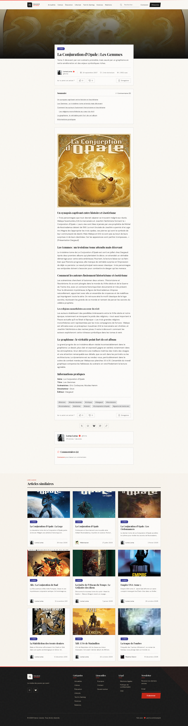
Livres (61, 49)
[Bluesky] (35, 690)
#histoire (62, 402)
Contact (100, 685)
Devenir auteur (102, 689)
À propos (100, 681)
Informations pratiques (66, 119)
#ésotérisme (111, 402)
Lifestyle (78, 5)
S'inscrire (155, 5)
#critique (88, 402)
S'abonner (151, 695)
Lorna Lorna (72, 435)
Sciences (100, 5)
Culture (60, 5)
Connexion (144, 5)
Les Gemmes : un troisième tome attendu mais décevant (80, 103)
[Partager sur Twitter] (82, 426)
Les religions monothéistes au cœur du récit (76, 111)
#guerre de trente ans (121, 406)
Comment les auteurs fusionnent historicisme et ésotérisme (81, 107)
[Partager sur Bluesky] (94, 426)
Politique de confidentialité (125, 686)
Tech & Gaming (88, 5)
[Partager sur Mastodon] (100, 426)
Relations (108, 5)
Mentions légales (126, 681)
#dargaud (99, 402)
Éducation (69, 5)
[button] (94, 34)
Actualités (51, 5)
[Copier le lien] (106, 426)
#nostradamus (64, 406)
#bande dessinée (75, 402)
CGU (121, 691)
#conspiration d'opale (101, 406)
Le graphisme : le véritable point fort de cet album (77, 115)
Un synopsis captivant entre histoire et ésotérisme (77, 99)
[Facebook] (29, 690)
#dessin (87, 406)
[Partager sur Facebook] (88, 426)
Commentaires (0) (124, 93)
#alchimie (76, 406)
